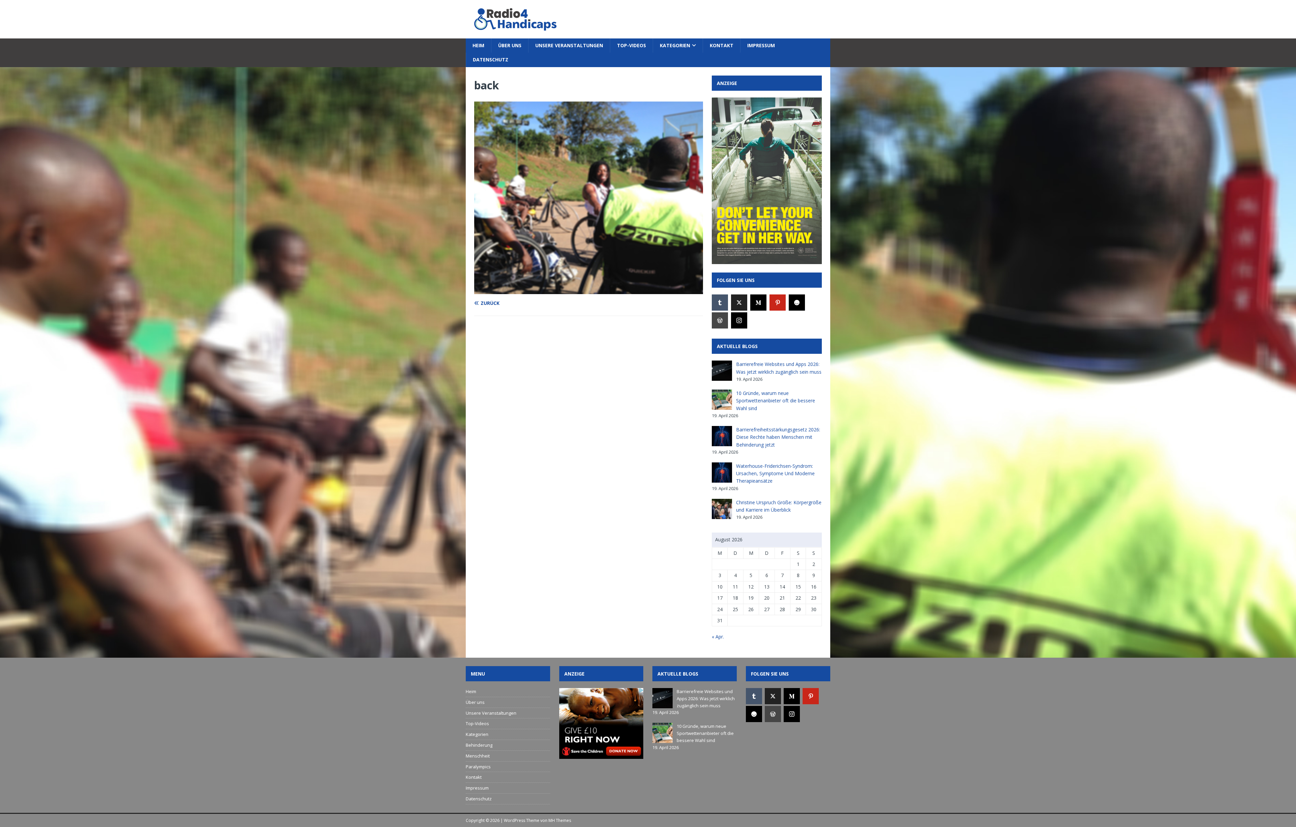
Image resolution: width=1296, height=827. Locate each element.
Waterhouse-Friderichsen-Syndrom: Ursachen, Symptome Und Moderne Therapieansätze (775, 473)
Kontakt (721, 45)
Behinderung (479, 745)
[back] (588, 290)
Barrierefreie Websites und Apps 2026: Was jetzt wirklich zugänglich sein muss (706, 698)
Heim (478, 45)
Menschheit (478, 756)
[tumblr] (720, 302)
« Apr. (718, 636)
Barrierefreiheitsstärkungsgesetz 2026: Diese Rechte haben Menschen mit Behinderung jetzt (778, 437)
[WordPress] (720, 320)
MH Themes (559, 820)
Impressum (761, 45)
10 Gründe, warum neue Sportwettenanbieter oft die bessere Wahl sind (775, 400)
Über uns (509, 45)
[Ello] (797, 302)
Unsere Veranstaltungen (569, 45)
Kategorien (675, 45)
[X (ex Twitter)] (739, 302)
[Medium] (758, 302)
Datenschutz (490, 59)
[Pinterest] (778, 302)
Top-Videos (631, 45)
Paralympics (478, 767)
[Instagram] (739, 320)
